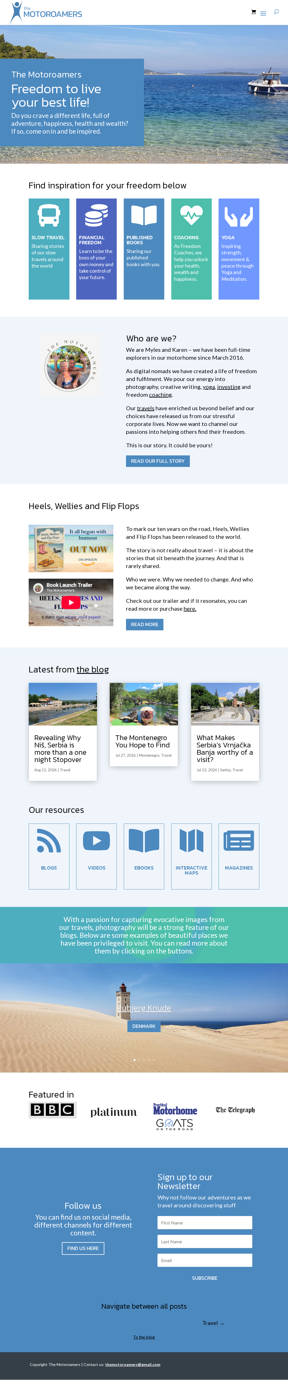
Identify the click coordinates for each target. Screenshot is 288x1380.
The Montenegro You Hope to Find (142, 741)
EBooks (144, 868)
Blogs (49, 868)
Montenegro (149, 755)
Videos (96, 868)
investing (228, 386)
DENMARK (144, 1026)
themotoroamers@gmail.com (132, 1364)
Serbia (225, 770)
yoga (209, 386)
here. (190, 608)
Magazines (239, 868)
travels (145, 408)
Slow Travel (48, 237)
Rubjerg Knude (144, 1008)
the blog (92, 669)
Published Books (140, 240)
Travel (65, 770)
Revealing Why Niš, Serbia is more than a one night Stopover (60, 748)
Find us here (83, 1248)
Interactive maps (191, 870)
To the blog (144, 1337)
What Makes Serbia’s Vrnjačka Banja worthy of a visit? (225, 748)
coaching (160, 394)
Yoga (228, 237)
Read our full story (158, 461)
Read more (144, 624)
